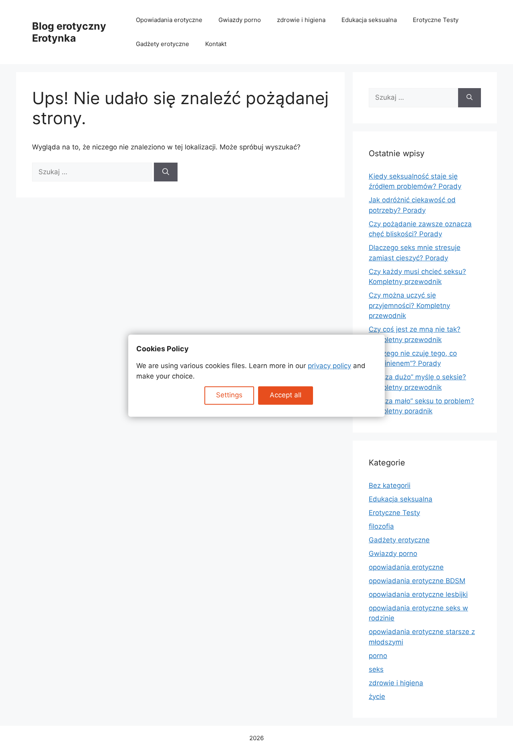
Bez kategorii (389, 485)
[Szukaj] (166, 172)
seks (376, 669)
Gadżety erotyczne (162, 44)
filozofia (381, 526)
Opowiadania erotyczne (169, 20)
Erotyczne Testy (435, 20)
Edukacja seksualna (369, 20)
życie (377, 697)
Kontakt (215, 44)
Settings (229, 395)
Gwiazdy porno (239, 20)
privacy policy (329, 366)
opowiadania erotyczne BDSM (417, 581)
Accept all (285, 395)
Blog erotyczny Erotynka (69, 32)
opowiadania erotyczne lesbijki (418, 594)
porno (378, 656)
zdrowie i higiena (301, 20)
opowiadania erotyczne (406, 567)
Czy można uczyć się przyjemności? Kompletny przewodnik (409, 305)
